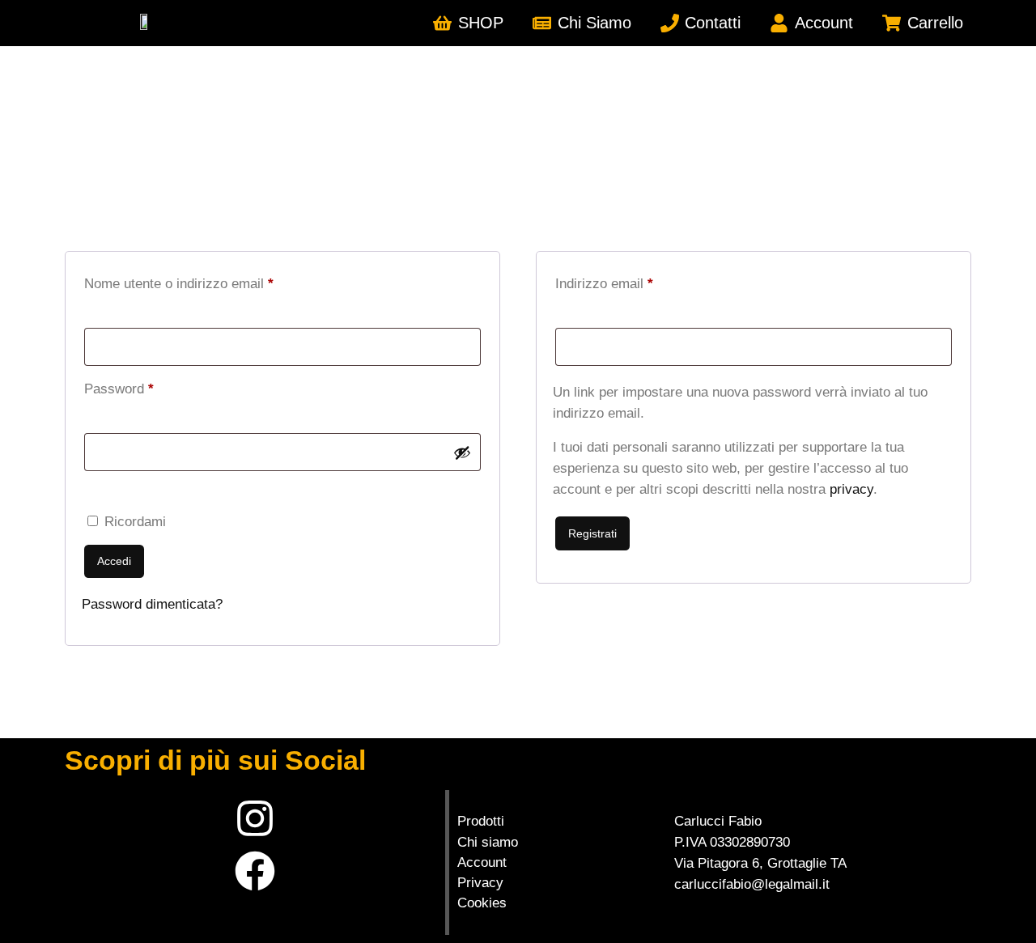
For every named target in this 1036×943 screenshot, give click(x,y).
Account (482, 862)
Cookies (482, 903)
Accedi (114, 560)
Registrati (592, 533)
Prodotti (480, 821)
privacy (851, 489)
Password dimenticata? (152, 604)
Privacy (480, 882)
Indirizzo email (632, 280)
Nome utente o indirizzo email (206, 280)
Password (147, 386)
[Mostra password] (462, 452)
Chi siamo (487, 842)
